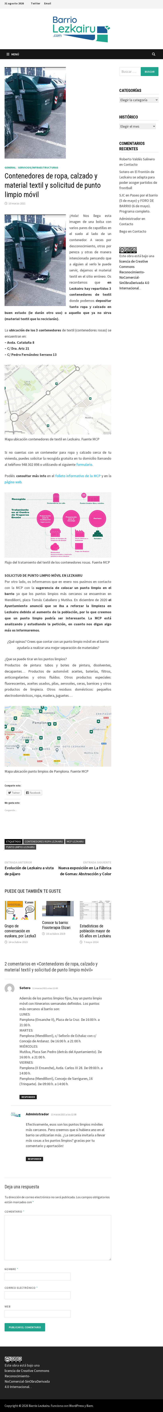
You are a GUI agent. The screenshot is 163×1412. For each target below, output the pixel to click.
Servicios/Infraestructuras (38, 167)
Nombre (11, 1269)
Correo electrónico (21, 1288)
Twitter (35, 3)
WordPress (76, 1406)
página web (13, 482)
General (10, 167)
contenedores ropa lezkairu (44, 841)
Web (7, 1306)
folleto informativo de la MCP (78, 476)
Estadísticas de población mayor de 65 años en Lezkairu (95, 931)
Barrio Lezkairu (39, 1406)
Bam (89, 1406)
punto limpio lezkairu (20, 847)
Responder (28, 1096)
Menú (15, 54)
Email (47, 3)
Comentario (14, 1211)
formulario (84, 464)
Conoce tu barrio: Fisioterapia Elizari (56, 925)
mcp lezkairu (75, 841)
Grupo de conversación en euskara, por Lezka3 (20, 931)
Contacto (131, 164)
